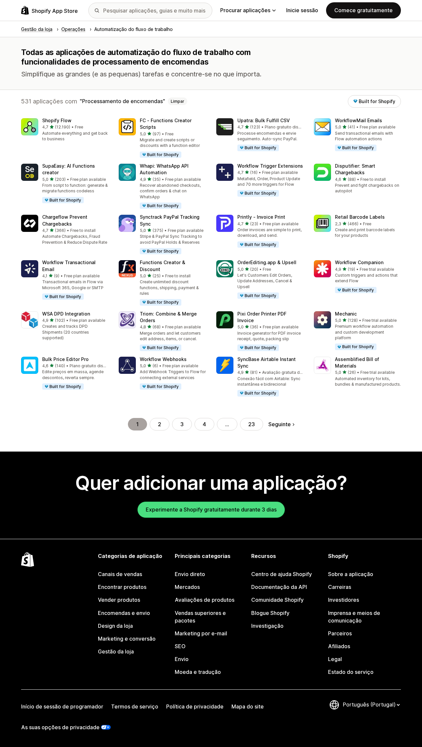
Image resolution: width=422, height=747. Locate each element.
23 (251, 424)
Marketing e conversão (127, 638)
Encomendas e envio (124, 613)
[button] (64, 130)
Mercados (187, 587)
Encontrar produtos (122, 587)
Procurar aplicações (245, 10)
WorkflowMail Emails (358, 120)
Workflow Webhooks (163, 359)
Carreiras (339, 587)
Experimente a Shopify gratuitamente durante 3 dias (211, 509)
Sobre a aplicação (350, 574)
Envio (182, 659)
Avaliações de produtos (204, 599)
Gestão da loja (116, 651)
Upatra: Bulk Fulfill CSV (263, 120)
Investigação (267, 625)
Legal (335, 659)
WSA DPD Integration (66, 314)
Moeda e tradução (198, 672)
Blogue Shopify (270, 613)
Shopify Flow (57, 120)
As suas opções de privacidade (60, 727)
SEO (180, 646)
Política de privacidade (195, 706)
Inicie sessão (302, 10)
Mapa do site (247, 706)
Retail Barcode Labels (360, 217)
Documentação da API (279, 587)
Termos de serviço (134, 706)
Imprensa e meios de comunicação (354, 617)
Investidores (343, 599)
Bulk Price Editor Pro (65, 359)
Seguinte (279, 424)
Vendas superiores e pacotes (200, 617)
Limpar (177, 101)
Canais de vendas (120, 574)
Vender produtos (119, 599)
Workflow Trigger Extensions (270, 166)
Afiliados (339, 646)
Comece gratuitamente (363, 10)
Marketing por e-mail (201, 633)
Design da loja (115, 625)
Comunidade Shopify (277, 599)
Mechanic (346, 314)
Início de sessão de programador (62, 706)
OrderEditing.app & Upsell (266, 262)
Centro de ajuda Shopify (281, 574)
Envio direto (190, 574)
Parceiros (340, 633)
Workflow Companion (359, 262)
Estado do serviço (351, 672)
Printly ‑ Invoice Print (261, 217)
